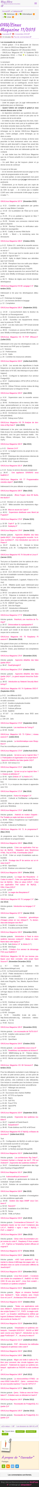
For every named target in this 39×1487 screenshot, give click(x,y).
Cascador (6, 34)
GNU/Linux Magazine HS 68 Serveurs (16, 1065)
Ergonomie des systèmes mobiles (23, 1163)
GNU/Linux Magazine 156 (10, 1255)
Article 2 (27, 777)
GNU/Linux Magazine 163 (10, 1113)
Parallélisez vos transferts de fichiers (22, 1050)
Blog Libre (10, 2)
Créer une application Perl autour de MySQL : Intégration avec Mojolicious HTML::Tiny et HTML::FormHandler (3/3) (19, 850)
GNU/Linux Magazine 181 (10, 466)
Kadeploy (11, 526)
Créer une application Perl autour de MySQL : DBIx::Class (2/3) (19, 884)
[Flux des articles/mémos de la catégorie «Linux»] (13, 17)
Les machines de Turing (23, 727)
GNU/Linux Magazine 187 (10, 201)
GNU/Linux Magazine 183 (10, 393)
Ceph (10, 523)
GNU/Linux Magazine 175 (10, 669)
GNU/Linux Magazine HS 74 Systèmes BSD (18, 688)
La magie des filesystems (18, 892)
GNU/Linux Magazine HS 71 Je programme (18, 829)
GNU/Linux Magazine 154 (10, 1288)
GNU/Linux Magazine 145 (10, 1411)
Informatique (30, 1431)
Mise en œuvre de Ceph (17, 510)
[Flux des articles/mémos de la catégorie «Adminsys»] (16, 14)
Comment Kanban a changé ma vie (15, 1160)
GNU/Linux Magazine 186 (10, 241)
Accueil (5, 11)
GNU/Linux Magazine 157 (10, 1251)
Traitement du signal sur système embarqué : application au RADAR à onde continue (19, 1366)
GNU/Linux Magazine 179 (10, 519)
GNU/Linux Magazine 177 (10, 615)
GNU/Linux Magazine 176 (10, 656)
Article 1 (16, 777)
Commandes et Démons (23, 1222)
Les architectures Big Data (25, 1157)
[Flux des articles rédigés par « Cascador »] (8, 1466)
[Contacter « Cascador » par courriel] (12, 1466)
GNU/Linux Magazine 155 (10, 1271)
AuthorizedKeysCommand (16, 1176)
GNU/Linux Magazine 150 (10, 1351)
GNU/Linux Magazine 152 (10, 1323)
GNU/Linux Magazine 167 (10, 913)
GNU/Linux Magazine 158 (10, 1234)
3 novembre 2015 (21, 34)
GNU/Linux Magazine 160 (10, 1191)
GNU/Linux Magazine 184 (10, 361)
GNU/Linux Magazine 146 (10, 1399)
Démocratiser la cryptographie (19, 624)
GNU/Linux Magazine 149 (10, 1355)
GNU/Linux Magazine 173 (10, 751)
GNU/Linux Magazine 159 (10, 1218)
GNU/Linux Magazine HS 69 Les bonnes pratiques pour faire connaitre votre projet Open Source (19, 959)
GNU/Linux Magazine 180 (10, 491)
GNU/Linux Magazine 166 (10, 932)
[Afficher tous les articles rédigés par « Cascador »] (3, 1466)
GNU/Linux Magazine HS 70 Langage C (16, 899)
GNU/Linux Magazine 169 (10, 843)
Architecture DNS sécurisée (24, 1297)
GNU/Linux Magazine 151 (10, 1340)
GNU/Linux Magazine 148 (10, 1374)
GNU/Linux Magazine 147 (10, 1388)
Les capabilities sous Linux (24, 1048)
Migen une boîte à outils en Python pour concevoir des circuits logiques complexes (19, 1362)
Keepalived (12, 1125)
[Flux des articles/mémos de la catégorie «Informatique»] (34, 14)
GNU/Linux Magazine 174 (10, 723)
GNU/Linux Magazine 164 (10, 1043)
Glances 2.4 (11, 448)
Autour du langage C (22, 796)
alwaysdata (25, 1485)
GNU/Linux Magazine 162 (10, 1153)
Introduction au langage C (23, 906)
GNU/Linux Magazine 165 (10, 1027)
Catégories (16, 11)
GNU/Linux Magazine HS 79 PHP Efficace (18, 337)
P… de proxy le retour (24, 1335)
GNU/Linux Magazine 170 (10, 810)
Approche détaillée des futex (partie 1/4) (16, 760)
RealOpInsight (13, 665)
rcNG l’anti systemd (23, 1259)
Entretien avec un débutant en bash (21, 1395)
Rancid (11, 1206)
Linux (4, 1434)
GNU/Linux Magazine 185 (10, 307)
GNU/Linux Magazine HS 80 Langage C (16, 286)
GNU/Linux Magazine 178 (10, 530)
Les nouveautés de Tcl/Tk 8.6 (25, 1031)
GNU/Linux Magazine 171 (10, 791)
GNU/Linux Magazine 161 (10, 1172)
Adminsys (19, 1431)
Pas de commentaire (22, 37)
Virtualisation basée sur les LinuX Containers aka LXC (19, 1225)
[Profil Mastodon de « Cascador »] (17, 1466)
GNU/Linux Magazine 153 (10, 1302)
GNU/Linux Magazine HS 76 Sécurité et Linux (18, 555)
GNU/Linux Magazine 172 (10, 767)
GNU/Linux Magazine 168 (10, 872)
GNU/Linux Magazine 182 (10, 444)
